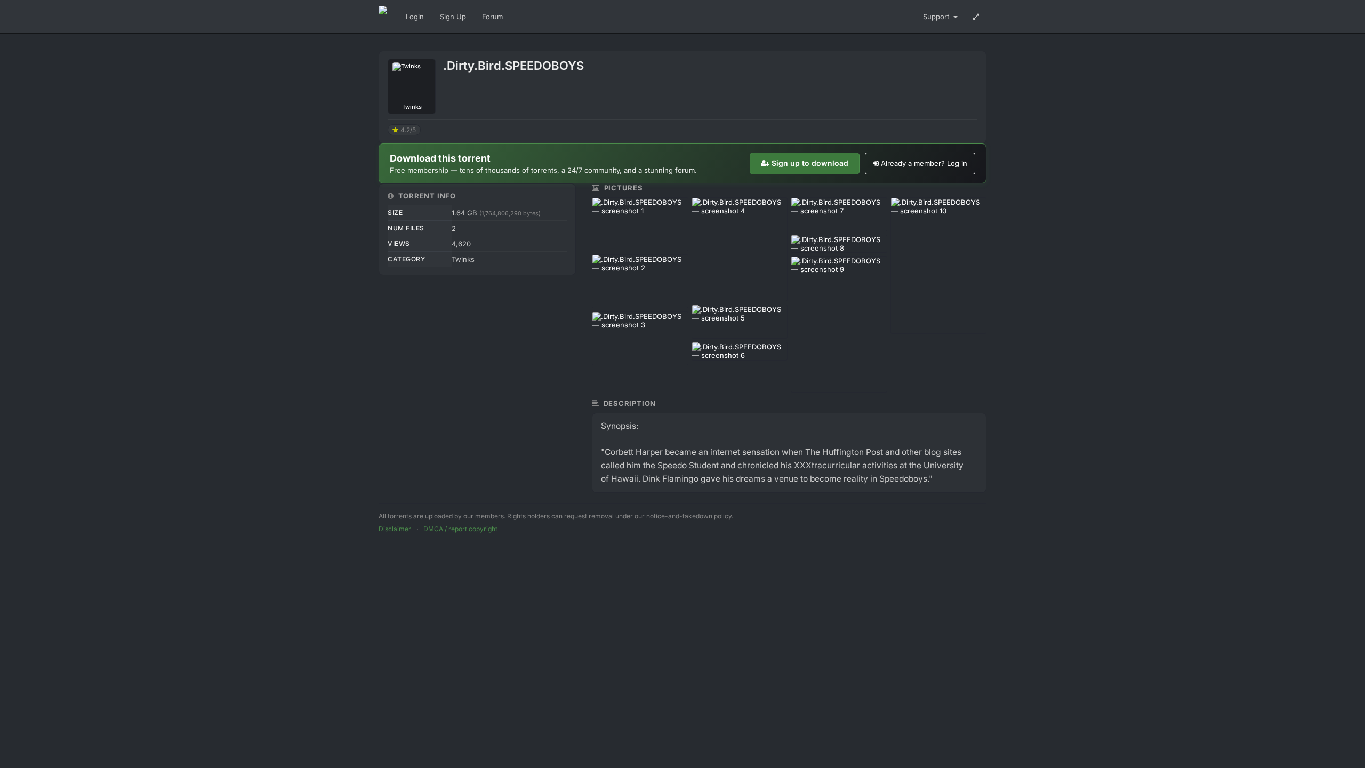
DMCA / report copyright (460, 529)
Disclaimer (395, 529)
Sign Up (453, 16)
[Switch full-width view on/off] (976, 16)
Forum (492, 16)
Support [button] (937, 16)
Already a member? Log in (924, 163)
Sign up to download (810, 162)
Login (415, 16)
